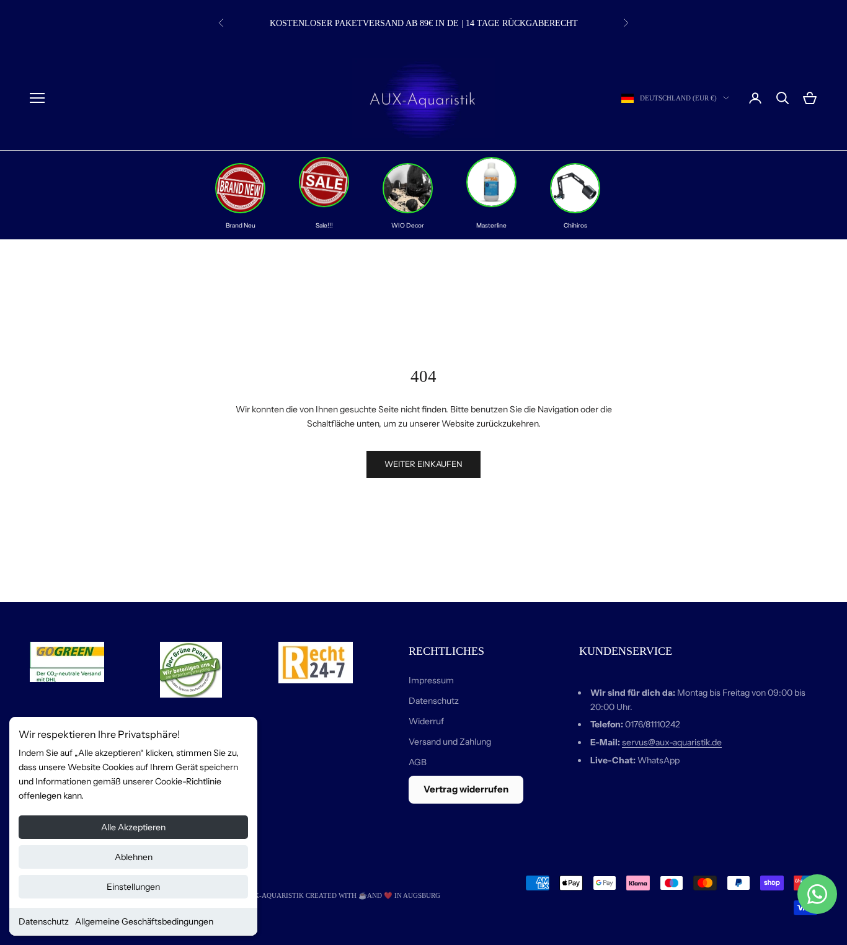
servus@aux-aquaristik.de (672, 742)
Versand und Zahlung (450, 741)
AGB (418, 762)
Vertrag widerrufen (465, 789)
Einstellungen (133, 886)
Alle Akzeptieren (133, 827)
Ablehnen (134, 857)
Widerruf (426, 721)
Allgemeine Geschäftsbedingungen (144, 921)
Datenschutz (44, 921)
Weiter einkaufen (423, 464)
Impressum (431, 680)
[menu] (37, 98)
